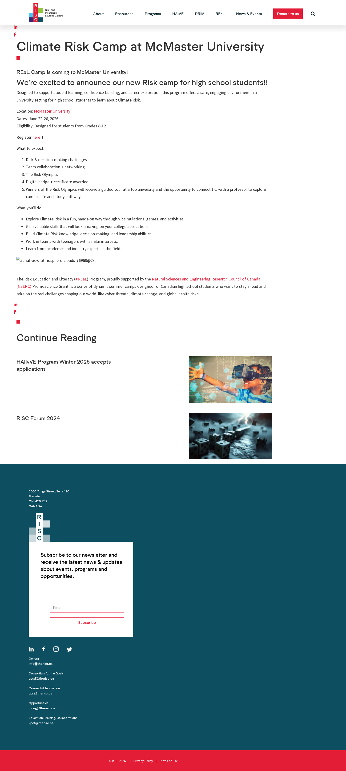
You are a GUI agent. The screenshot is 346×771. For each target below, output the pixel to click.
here (36, 137)
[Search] (313, 14)
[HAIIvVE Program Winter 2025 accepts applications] (230, 379)
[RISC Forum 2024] (230, 435)
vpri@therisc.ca (40, 693)
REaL (220, 13)
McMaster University (52, 111)
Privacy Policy (143, 761)
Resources (124, 13)
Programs (153, 13)
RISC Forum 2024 (38, 418)
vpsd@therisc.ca (41, 678)
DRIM (199, 13)
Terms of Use (169, 761)
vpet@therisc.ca (41, 723)
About (98, 13)
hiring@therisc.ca (42, 708)
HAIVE (178, 13)
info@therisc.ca (40, 663)
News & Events (249, 13)
